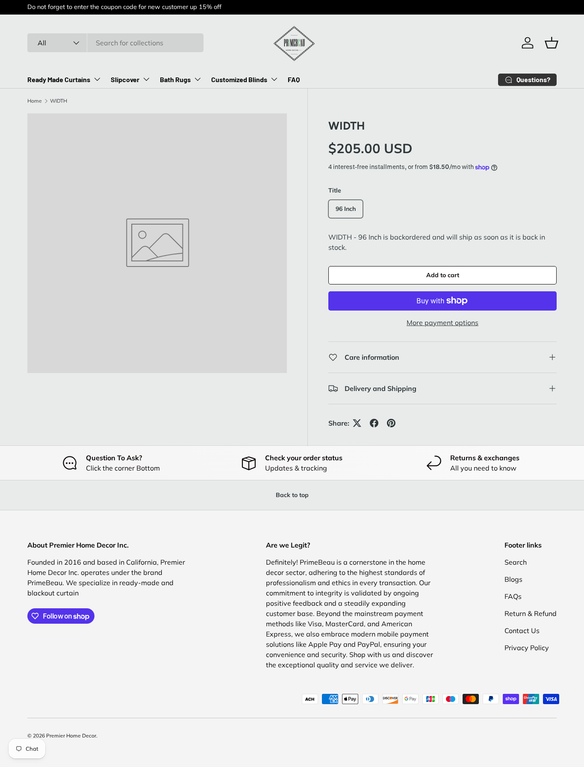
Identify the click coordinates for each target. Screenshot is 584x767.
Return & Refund (530, 613)
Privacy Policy (526, 647)
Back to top (292, 495)
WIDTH (58, 101)
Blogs (513, 579)
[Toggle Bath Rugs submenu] (197, 79)
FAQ (294, 79)
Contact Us (522, 630)
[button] (551, 42)
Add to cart (442, 275)
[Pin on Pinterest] (391, 423)
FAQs (513, 596)
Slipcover (125, 79)
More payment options (442, 322)
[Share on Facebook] (374, 423)
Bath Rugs (175, 79)
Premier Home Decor (71, 735)
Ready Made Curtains (58, 79)
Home (34, 101)
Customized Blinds (239, 79)
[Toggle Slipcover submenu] (146, 79)
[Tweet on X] (357, 423)
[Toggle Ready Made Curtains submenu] (97, 79)
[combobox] (115, 42)
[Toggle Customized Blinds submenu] (274, 79)
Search (515, 562)
